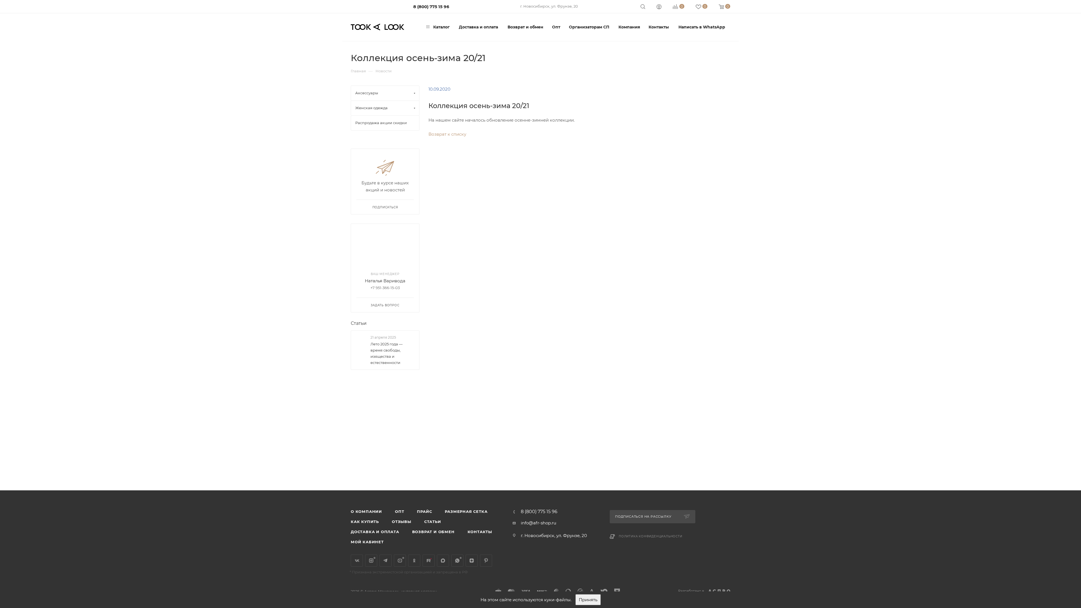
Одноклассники (414, 561)
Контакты (480, 531)
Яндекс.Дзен (472, 561)
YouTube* (400, 561)
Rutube (429, 561)
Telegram (385, 561)
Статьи (359, 323)
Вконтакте (357, 561)
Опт (399, 511)
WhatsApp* (457, 561)
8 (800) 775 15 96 (431, 6)
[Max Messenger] (443, 561)
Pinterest (486, 561)
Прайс (424, 511)
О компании (366, 511)
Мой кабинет (367, 542)
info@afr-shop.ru (538, 523)
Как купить (365, 521)
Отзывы (401, 521)
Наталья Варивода (385, 280)
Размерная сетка (466, 511)
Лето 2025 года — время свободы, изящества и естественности (386, 353)
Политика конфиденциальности (650, 536)
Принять (588, 599)
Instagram (371, 561)
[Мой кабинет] (659, 7)
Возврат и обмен (433, 531)
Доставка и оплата (375, 531)
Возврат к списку (447, 134)
